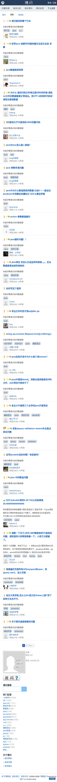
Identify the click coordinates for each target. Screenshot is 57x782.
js (6, 736)
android (9, 747)
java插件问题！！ (18, 239)
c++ (20, 30)
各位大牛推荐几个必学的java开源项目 (30, 405)
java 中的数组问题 (19, 477)
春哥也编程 (13, 34)
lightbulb (12, 396)
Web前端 (19, 582)
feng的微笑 (13, 158)
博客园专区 (10, 738)
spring (32, 556)
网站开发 (14, 275)
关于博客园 (6, 776)
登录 (49, 2)
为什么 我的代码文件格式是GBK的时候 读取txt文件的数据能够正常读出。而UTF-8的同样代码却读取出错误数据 (27, 96)
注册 (54, 2)
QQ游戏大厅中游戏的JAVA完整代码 (23, 122)
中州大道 (13, 445)
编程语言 (36, 343)
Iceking (12, 112)
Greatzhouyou (15, 490)
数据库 (8, 708)
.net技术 (9, 697)
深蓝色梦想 (13, 612)
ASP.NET (18, 343)
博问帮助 (8, 758)
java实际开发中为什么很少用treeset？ (30, 356)
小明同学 (13, 585)
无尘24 (12, 559)
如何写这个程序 (13, 288)
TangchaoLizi (14, 83)
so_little (12, 369)
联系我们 (15, 776)
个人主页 (51, 8)
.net (7, 722)
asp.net (9, 703)
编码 (6, 109)
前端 (6, 608)
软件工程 (14, 249)
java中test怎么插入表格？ (18, 144)
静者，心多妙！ (15, 252)
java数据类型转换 (14, 69)
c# (7, 700)
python (8, 744)
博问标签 (40, 8)
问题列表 (6, 8)
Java (6, 56)
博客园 (43, 776)
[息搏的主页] (14, 662)
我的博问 (29, 8)
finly (11, 324)
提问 (4, 14)
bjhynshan (13, 207)
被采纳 (20, 14)
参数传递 (14, 177)
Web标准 (36, 415)
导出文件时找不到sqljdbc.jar (26, 311)
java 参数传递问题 (15, 167)
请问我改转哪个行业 (21, 20)
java (14, 30)
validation (32, 441)
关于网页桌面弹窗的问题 (23, 621)
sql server (10, 714)
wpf (7, 741)
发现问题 (8, 762)
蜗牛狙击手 (13, 634)
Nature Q (13, 523)
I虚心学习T (13, 418)
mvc (24, 556)
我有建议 (8, 766)
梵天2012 (13, 60)
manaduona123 (15, 278)
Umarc (12, 301)
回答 (12, 14)
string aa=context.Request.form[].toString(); (29, 333)
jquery (13, 441)
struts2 (17, 556)
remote (22, 441)
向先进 (12, 229)
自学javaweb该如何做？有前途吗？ (23, 454)
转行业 (6, 30)
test (12, 154)
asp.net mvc (10, 719)
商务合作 (24, 776)
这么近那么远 (14, 135)
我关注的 (17, 8)
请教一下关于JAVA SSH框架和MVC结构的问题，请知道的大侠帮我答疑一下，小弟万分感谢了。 (27, 536)
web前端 (9, 730)
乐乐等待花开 (14, 467)
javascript (9, 716)
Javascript (8, 582)
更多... (5, 749)
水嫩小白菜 (13, 347)
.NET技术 (8, 343)
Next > (31, 645)
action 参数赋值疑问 (20, 216)
